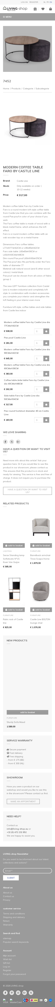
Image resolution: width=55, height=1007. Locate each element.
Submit (11, 877)
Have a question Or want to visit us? (27, 491)
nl (45, 2)
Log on (24, 2)
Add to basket (27, 712)
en (51, 2)
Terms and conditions (14, 913)
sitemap (7, 938)
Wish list (7, 959)
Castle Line (22, 181)
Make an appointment (23, 801)
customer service (12, 908)
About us (8, 887)
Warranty (8, 924)
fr (48, 2)
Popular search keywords (16, 942)
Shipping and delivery (14, 917)
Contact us (8, 896)
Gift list (6, 963)
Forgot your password (14, 974)
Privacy (6, 900)
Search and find (11, 933)
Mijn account (9, 955)
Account (7, 950)
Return (6, 921)
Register (33, 2)
